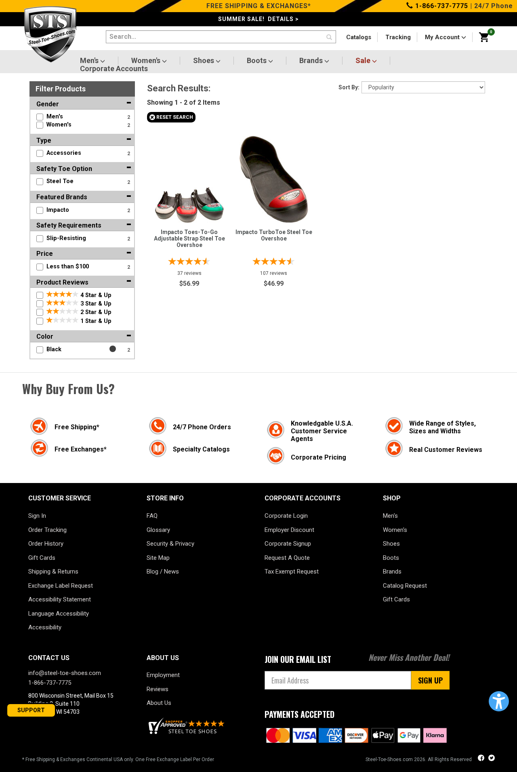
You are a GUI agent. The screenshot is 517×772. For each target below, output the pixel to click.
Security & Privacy (170, 543)
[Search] (329, 37)
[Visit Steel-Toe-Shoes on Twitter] (491, 759)
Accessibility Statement (59, 599)
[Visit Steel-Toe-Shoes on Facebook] (482, 759)
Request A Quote (287, 557)
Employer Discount (289, 530)
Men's (90, 61)
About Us (159, 703)
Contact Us (48, 658)
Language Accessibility (58, 613)
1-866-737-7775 (440, 6)
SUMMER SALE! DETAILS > (258, 19)
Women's (146, 61)
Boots (257, 61)
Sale (363, 61)
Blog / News (163, 571)
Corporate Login (286, 515)
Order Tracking (47, 530)
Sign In (37, 515)
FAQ (152, 515)
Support (31, 710)
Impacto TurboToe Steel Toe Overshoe (273, 235)
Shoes (204, 61)
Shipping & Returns (53, 571)
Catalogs (358, 37)
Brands (311, 61)
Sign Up (430, 680)
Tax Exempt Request (292, 571)
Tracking (398, 37)
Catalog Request (405, 585)
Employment (163, 675)
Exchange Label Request (60, 585)
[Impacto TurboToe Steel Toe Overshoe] (274, 177)
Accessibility (44, 627)
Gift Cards (41, 557)
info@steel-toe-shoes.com (64, 673)
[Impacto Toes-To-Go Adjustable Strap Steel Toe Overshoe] (189, 203)
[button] (499, 701)
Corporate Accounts (114, 69)
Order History (45, 543)
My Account (443, 37)
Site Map (158, 557)
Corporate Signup (288, 543)
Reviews (157, 689)
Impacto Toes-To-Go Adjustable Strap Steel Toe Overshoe (189, 238)
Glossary (158, 530)
